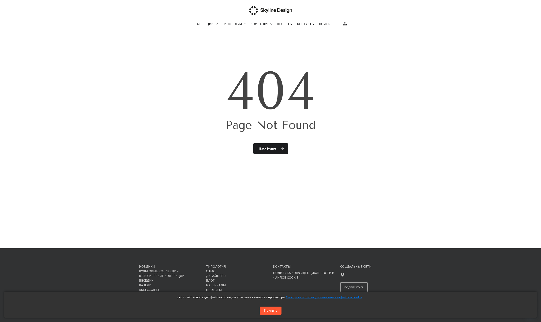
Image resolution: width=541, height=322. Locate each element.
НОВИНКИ (147, 266)
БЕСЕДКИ (146, 280)
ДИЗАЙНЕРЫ (216, 276)
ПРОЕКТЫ (214, 290)
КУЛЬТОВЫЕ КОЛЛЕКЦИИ (159, 271)
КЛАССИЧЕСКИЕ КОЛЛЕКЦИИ (161, 276)
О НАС (210, 271)
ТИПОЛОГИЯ (216, 266)
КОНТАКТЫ (282, 266)
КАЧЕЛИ (145, 285)
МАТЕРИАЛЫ (216, 285)
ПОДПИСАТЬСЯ (353, 287)
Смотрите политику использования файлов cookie (324, 297)
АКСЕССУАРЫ (149, 290)
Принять (270, 310)
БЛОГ (210, 280)
